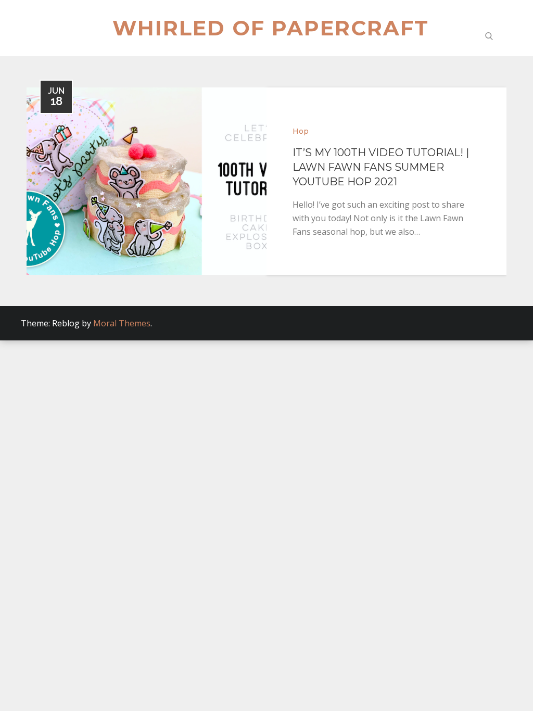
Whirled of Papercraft (270, 28)
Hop (301, 131)
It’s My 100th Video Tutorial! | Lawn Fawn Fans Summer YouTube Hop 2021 (381, 167)
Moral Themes (121, 323)
